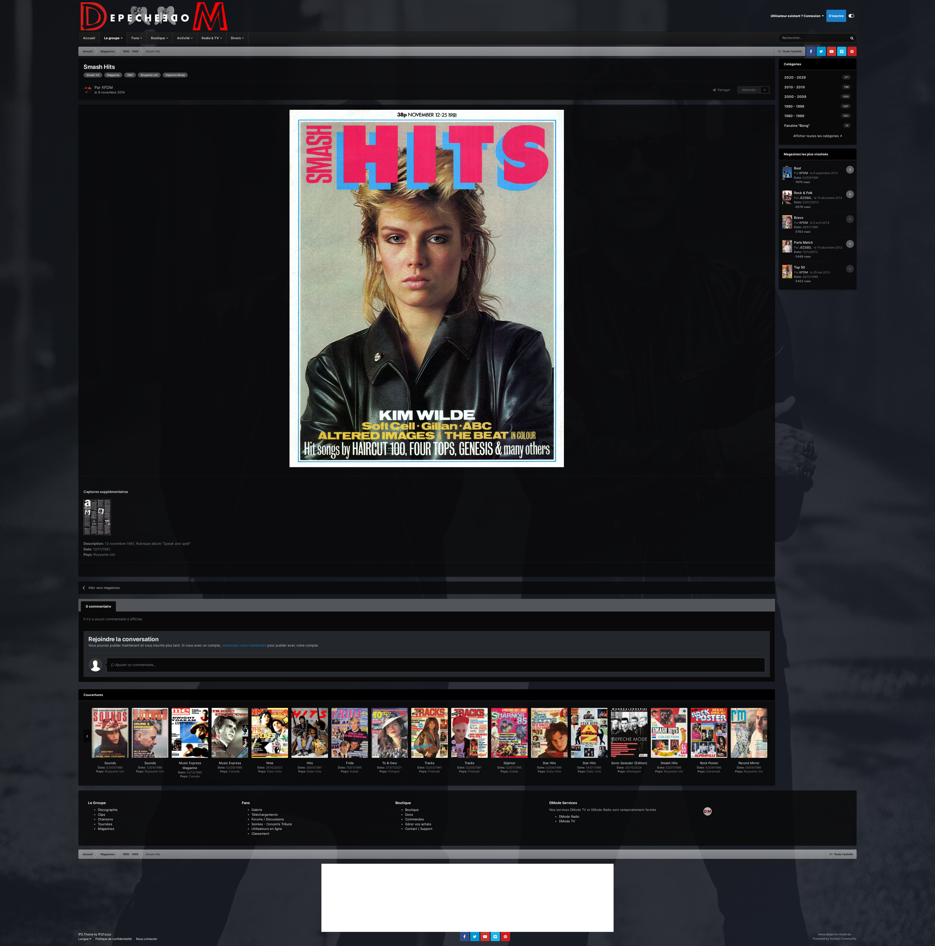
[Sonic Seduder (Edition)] (629, 733)
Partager (723, 90)
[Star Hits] (549, 733)
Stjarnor (509, 763)
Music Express (230, 763)
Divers (236, 38)
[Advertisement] (467, 898)
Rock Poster (709, 763)
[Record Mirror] (749, 733)
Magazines (106, 829)
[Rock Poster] (709, 733)
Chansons (105, 819)
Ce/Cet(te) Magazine (826, 38)
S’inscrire (836, 16)
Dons (409, 814)
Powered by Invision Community (835, 938)
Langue (83, 939)
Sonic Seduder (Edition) (629, 763)
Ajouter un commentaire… (135, 665)
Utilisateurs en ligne (267, 829)
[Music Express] (230, 733)
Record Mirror (749, 763)
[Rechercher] (852, 38)
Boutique (158, 38)
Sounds (110, 763)
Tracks (429, 763)
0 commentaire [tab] (98, 606)
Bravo (798, 218)
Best (797, 168)
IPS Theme (85, 934)
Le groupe (112, 38)
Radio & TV (211, 38)
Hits (310, 763)
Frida (350, 763)
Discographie (108, 810)
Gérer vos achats (418, 824)
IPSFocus (104, 934)
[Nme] (270, 733)
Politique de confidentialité (113, 939)
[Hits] (309, 733)
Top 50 (799, 267)
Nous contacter (146, 939)
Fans (135, 38)
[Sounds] (110, 733)
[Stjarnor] (509, 733)
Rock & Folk (803, 193)
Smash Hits (669, 763)
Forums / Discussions (268, 819)
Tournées (105, 824)
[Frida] (349, 733)
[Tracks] (429, 733)
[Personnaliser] (851, 16)
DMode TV (567, 821)
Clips (101, 814)
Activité (183, 38)
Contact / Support (418, 829)
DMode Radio (569, 816)
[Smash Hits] (669, 733)
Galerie (257, 810)
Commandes (414, 819)
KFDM (107, 87)
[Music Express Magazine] (190, 733)
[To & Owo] (389, 733)
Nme (269, 763)
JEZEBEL (805, 198)
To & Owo (389, 763)
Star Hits (549, 763)
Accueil (89, 38)
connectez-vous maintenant (244, 645)
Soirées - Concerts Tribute (272, 824)
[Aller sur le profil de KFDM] (88, 89)
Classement (260, 833)
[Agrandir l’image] (427, 288)
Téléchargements (265, 814)
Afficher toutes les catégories (817, 136)
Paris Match (803, 242)
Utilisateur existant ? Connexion (796, 16)
